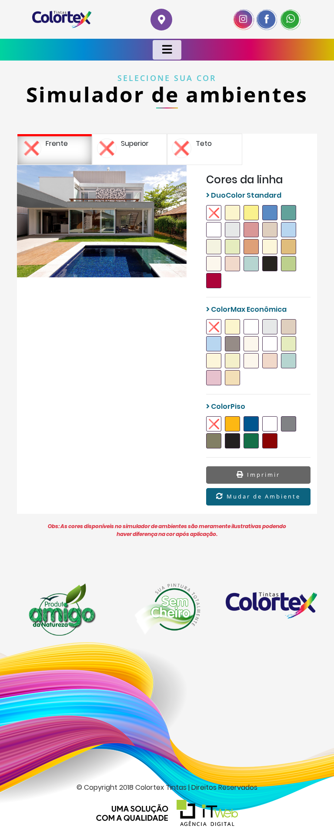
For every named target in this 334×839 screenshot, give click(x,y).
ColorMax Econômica (248, 309)
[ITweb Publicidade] (167, 813)
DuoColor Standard (245, 195)
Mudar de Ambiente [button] (262, 496)
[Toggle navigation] (167, 50)
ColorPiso (227, 406)
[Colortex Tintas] (62, 19)
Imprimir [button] (262, 474)
